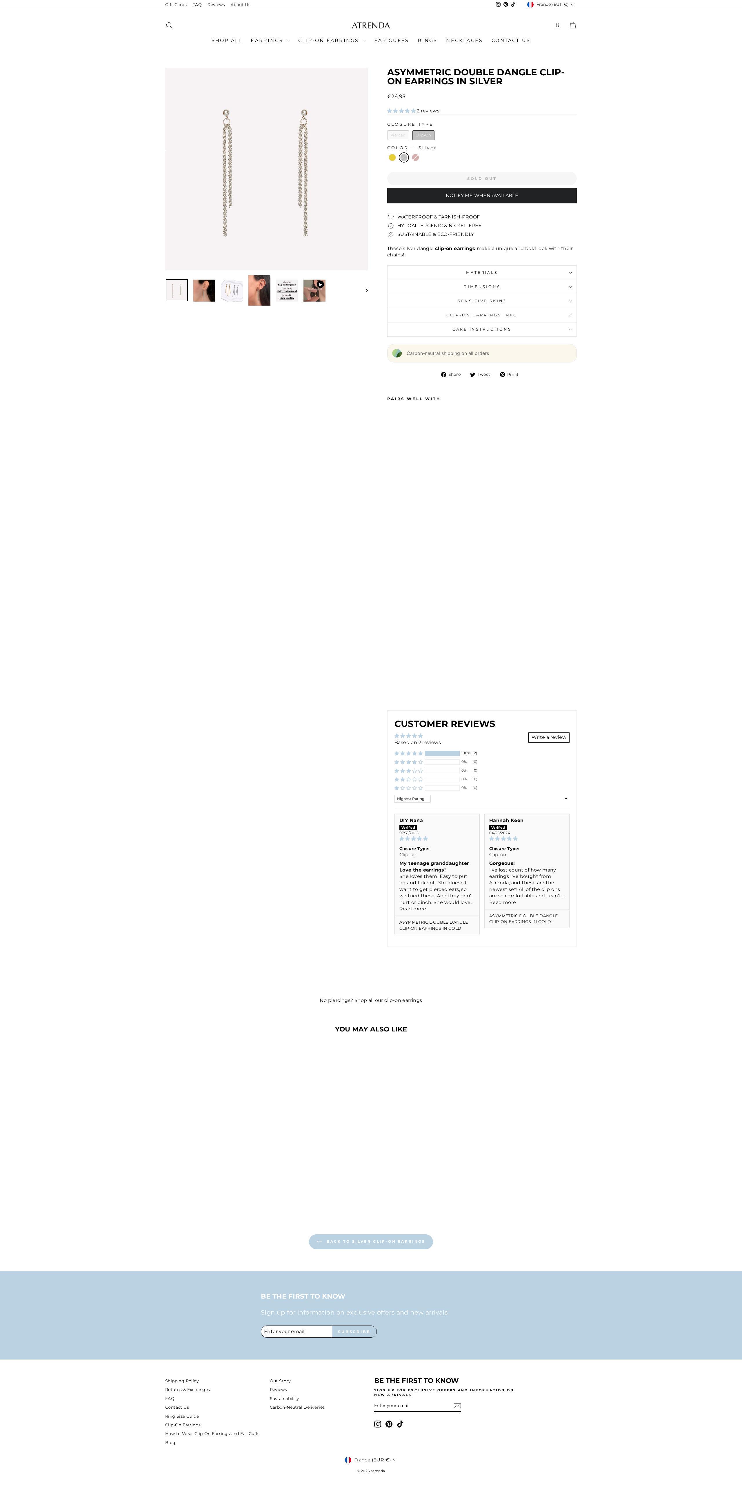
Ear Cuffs (391, 40)
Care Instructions (481, 329)
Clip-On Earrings (329, 40)
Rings (427, 40)
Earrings (268, 40)
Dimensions (481, 287)
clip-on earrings (403, 1000)
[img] (437, 838)
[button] (402, 111)
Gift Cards (176, 4)
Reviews (216, 4)
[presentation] (416, 659)
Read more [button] (412, 909)
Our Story (280, 1381)
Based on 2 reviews (417, 742)
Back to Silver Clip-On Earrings (375, 1241)
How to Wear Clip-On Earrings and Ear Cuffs (212, 1433)
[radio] (398, 135)
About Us (240, 4)
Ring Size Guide (182, 1416)
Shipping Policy (182, 1381)
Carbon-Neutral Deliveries (297, 1407)
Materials (482, 272)
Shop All (227, 40)
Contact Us (511, 40)
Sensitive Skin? (482, 301)
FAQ (197, 4)
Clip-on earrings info (482, 315)
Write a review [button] (549, 737)
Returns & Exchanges (187, 1389)
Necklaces (464, 40)
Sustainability (284, 1398)
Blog (170, 1442)
